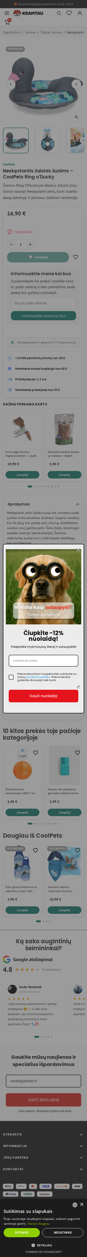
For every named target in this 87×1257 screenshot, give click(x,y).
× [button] (81, 1204)
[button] (43, 1245)
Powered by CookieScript (44, 1252)
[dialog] (43, 1228)
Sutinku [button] (22, 1232)
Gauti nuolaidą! (43, 696)
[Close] (78, 549)
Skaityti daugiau (38, 1224)
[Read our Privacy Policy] (78, 687)
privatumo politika (38, 677)
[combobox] (74, 1204)
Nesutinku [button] (63, 1232)
